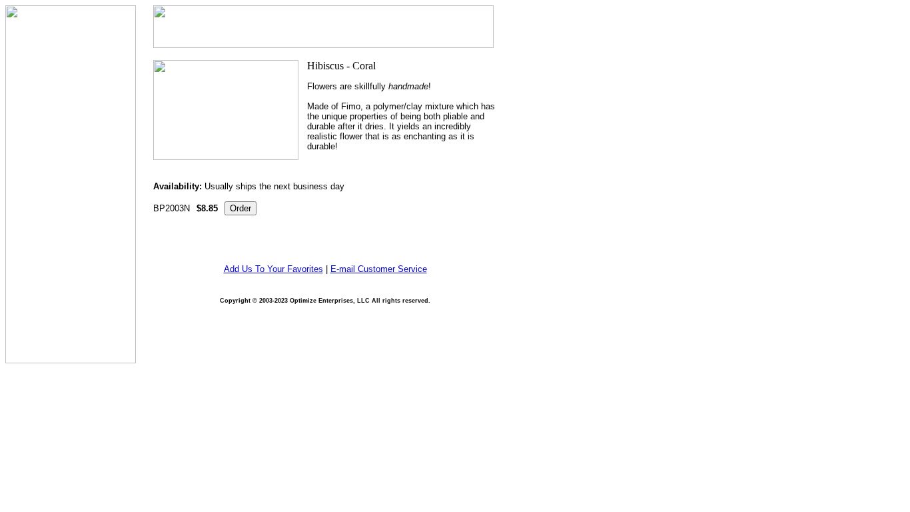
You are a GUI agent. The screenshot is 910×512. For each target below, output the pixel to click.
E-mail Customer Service (378, 269)
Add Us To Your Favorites (273, 269)
